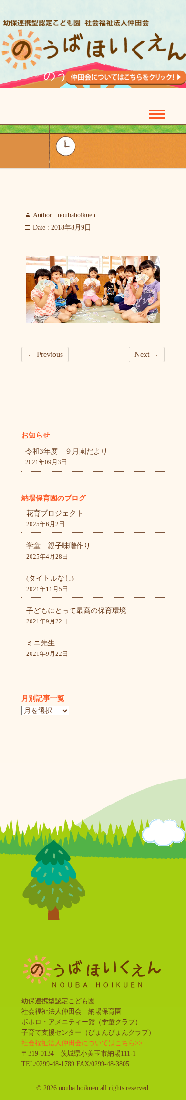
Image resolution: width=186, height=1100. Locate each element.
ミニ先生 (40, 643)
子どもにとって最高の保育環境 (76, 610)
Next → (146, 354)
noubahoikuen (75, 215)
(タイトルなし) (50, 578)
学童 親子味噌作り (58, 546)
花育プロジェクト (54, 513)
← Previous (45, 354)
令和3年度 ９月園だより (66, 451)
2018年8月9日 (70, 227)
